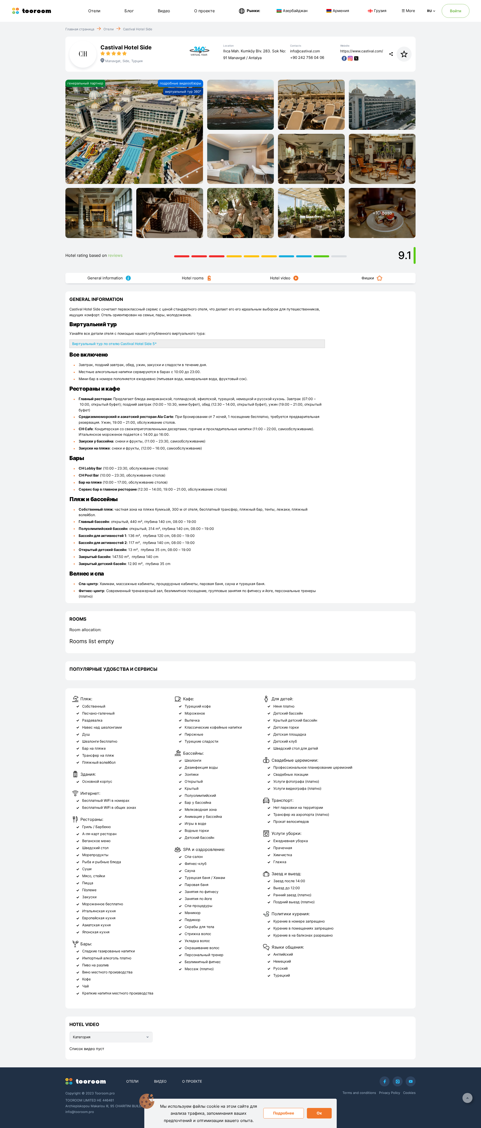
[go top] (467, 1098)
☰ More (408, 10)
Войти (455, 11)
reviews (115, 255)
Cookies (409, 1093)
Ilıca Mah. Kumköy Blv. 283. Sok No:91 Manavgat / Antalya (254, 54)
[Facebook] (385, 1081)
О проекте (204, 10)
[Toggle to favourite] (404, 54)
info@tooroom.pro (79, 1112)
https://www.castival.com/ (361, 51)
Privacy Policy (389, 1093)
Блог (129, 10)
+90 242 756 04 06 (307, 57)
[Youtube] (411, 1081)
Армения (341, 10)
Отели (94, 10)
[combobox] (111, 1037)
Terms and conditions (359, 1093)
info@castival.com (305, 51)
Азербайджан (295, 10)
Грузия (380, 10)
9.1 (405, 255)
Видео (164, 10)
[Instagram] (398, 1081)
